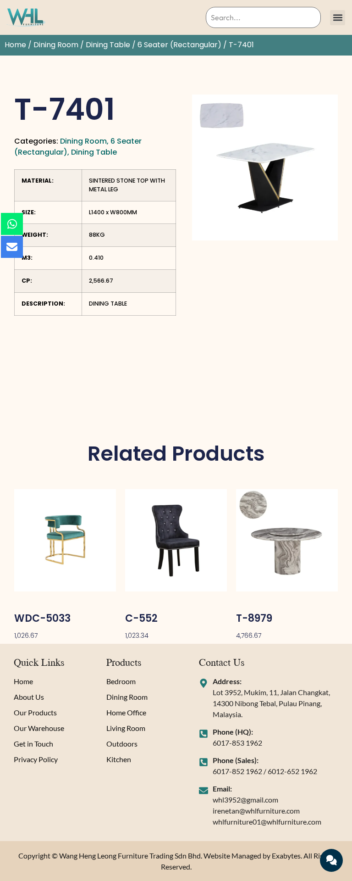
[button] (337, 17)
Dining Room (55, 44)
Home (15, 44)
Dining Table (108, 44)
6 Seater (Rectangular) (179, 44)
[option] (265, 167)
